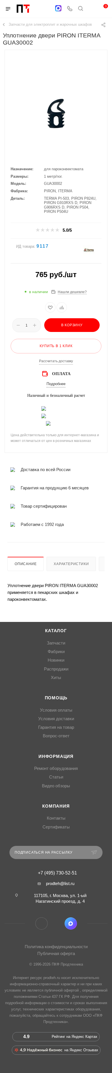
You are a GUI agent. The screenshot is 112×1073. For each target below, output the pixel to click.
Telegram (41, 923)
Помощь (56, 698)
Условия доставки (56, 718)
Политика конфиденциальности (56, 946)
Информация (56, 756)
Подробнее (56, 384)
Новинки (56, 660)
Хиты (56, 677)
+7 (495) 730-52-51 (57, 873)
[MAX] (58, 8)
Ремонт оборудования (56, 768)
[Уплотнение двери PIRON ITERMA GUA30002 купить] (56, 114)
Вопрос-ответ (56, 736)
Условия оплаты (56, 710)
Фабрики (56, 651)
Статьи (56, 777)
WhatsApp (56, 923)
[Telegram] (47, 9)
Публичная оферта (56, 953)
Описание (25, 564)
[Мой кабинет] (91, 9)
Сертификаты (56, 827)
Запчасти (56, 643)
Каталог (56, 630)
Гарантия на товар (56, 727)
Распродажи (56, 669)
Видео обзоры (56, 786)
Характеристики (71, 564)
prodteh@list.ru (60, 883)
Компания (55, 806)
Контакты (56, 818)
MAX (71, 923)
